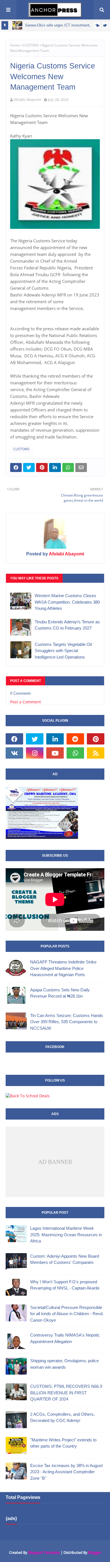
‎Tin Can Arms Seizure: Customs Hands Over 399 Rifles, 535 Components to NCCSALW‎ (66, 1022)
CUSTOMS (31, 45)
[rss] (95, 753)
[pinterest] (95, 739)
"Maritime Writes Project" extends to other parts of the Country (63, 1443)
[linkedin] (55, 739)
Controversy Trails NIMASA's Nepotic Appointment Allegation (65, 1338)
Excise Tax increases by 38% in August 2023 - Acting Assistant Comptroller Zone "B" (66, 1472)
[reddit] (75, 739)
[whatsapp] (75, 753)
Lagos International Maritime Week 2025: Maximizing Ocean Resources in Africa (66, 1234)
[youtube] (55, 753)
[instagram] (34, 753)
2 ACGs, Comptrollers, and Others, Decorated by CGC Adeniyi (62, 1417)
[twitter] (34, 739)
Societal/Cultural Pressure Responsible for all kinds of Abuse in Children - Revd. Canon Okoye (67, 1313)
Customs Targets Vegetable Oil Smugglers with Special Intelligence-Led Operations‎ (63, 650)
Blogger (94, 1552)
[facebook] (14, 739)
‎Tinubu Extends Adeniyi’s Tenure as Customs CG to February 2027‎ (67, 625)
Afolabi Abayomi (27, 99)
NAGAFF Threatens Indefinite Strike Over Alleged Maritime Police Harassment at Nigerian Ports (63, 968)
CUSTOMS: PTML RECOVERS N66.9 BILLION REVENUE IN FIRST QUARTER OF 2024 (66, 1392)
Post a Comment (25, 701)
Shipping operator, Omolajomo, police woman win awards (64, 1364)
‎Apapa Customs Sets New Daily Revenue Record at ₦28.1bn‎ (60, 993)
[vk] (14, 753)
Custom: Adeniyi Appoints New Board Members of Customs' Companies (64, 1259)
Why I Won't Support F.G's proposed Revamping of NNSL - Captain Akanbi (64, 1285)
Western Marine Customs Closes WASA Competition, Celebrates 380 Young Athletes (67, 602)
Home (15, 45)
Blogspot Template (44, 1552)
